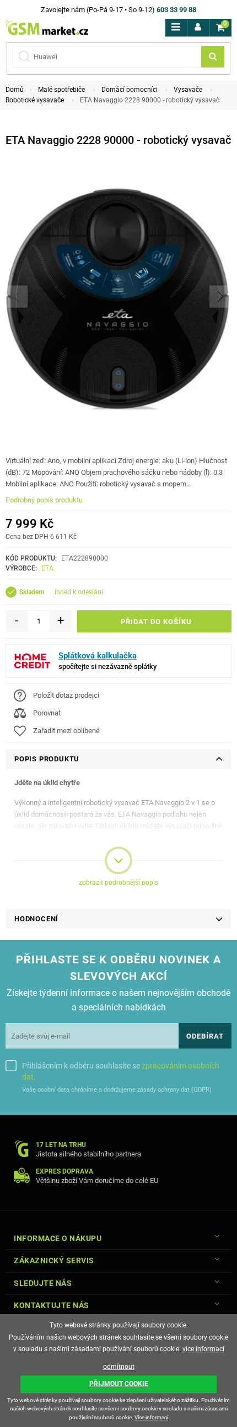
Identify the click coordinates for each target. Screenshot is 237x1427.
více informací (203, 1349)
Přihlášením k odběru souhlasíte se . (120, 1071)
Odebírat (205, 1036)
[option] (118, 296)
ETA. (48, 568)
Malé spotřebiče (61, 90)
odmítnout (118, 1367)
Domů (15, 90)
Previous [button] (17, 297)
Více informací (151, 1417)
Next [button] (220, 297)
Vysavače (188, 90)
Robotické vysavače (35, 100)
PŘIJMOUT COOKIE (118, 1384)
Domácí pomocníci (129, 90)
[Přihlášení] (198, 28)
